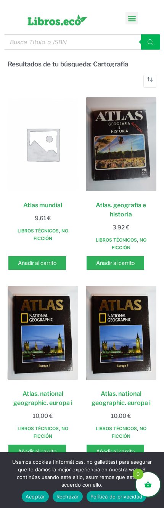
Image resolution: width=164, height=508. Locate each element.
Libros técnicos (38, 231)
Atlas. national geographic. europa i (42, 398)
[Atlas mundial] (43, 144)
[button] (131, 18)
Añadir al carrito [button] (37, 263)
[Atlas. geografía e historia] (121, 144)
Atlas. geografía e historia (121, 210)
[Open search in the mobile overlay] (82, 42)
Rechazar (67, 496)
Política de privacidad (116, 496)
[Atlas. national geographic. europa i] (43, 333)
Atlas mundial (42, 205)
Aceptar (35, 496)
